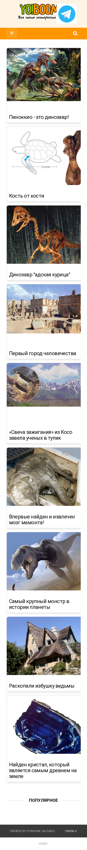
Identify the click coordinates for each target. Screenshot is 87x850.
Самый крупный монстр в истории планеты (39, 604)
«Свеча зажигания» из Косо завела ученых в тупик (40, 435)
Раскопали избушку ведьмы (41, 686)
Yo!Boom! (33, 831)
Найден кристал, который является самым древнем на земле (43, 770)
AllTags (48, 831)
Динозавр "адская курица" (39, 275)
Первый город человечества (42, 353)
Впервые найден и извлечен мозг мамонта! (42, 519)
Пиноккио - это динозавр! (39, 117)
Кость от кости (26, 196)
